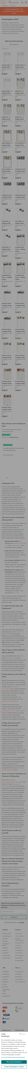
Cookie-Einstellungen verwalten (14, 1066)
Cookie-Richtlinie (6, 1057)
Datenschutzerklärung (18, 1057)
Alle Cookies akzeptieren (14, 1062)
